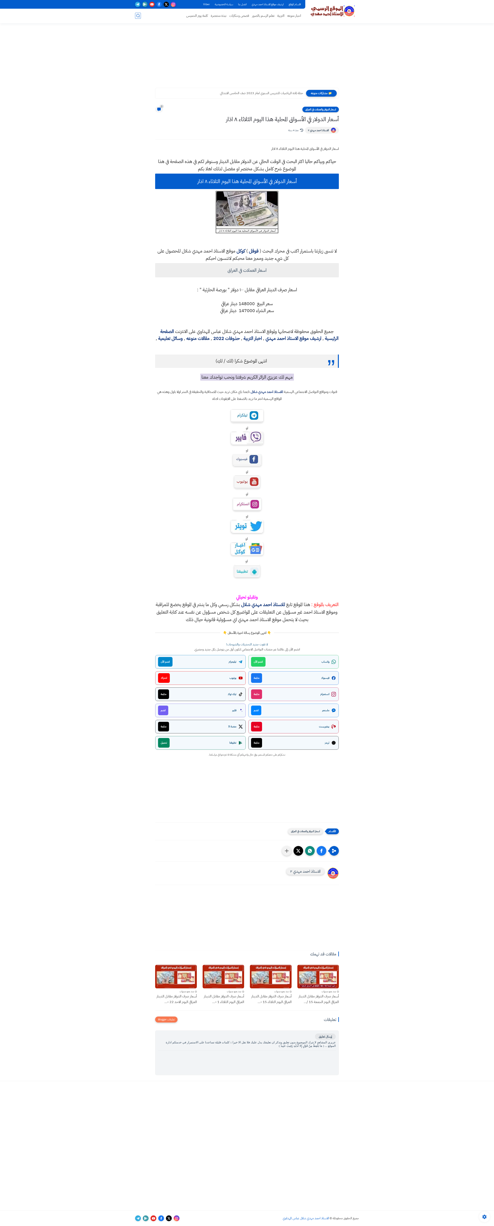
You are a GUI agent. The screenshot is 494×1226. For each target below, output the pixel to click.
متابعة (256, 678)
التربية (280, 15)
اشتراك (164, 678)
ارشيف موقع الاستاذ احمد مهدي (268, 4)
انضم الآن (258, 662)
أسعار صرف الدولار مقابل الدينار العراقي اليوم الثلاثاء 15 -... (271, 999)
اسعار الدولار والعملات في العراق (320, 109)
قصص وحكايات (239, 15)
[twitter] (166, 4)
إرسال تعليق (325, 1036)
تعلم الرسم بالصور (263, 15)
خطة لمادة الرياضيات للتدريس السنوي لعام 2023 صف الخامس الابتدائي (261, 93)
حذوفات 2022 (226, 338)
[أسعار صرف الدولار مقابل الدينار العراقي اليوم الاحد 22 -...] (176, 976)
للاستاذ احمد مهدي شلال (267, 391)
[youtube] (152, 4)
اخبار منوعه (294, 15)
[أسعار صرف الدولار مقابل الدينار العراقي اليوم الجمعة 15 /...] (318, 976)
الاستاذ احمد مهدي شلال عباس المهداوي (306, 1218)
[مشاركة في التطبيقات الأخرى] (287, 851)
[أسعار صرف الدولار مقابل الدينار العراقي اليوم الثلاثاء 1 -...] (223, 976)
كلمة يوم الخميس (197, 15)
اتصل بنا (242, 4)
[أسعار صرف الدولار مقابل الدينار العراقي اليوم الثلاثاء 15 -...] (271, 976)
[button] (321, 851)
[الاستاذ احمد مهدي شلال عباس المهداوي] (333, 11)
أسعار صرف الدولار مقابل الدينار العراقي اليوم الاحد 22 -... (176, 999)
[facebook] (159, 4)
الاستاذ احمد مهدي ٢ (318, 130)
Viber (206, 4)
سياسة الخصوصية (224, 4)
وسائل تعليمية (170, 338)
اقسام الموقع (295, 4)
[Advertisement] (247, 58)
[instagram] (173, 4)
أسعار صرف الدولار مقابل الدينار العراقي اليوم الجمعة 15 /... (319, 999)
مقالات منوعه (198, 338)
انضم (256, 710)
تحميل (164, 743)
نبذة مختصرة (218, 15)
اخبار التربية (253, 338)
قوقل (254, 250)
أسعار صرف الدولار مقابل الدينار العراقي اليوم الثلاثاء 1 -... (224, 999)
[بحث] (138, 16)
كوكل (241, 250)
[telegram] (137, 4)
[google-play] (144, 4)
